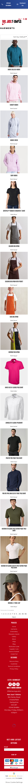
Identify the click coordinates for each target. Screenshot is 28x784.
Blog (14, 644)
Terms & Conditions (14, 666)
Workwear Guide (14, 646)
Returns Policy (14, 661)
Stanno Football (14, 651)
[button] (23, 19)
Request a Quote (14, 634)
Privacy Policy (14, 669)
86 (26, 614)
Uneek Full (14, 654)
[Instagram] (18, 684)
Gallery (14, 636)
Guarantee (14, 664)
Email (6, 747)
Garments (14, 629)
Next (14, 617)
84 (20, 614)
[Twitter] (14, 684)
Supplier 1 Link (14, 649)
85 (23, 614)
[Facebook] (10, 684)
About (14, 639)
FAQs (14, 641)
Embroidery (14, 631)
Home (14, 626)
